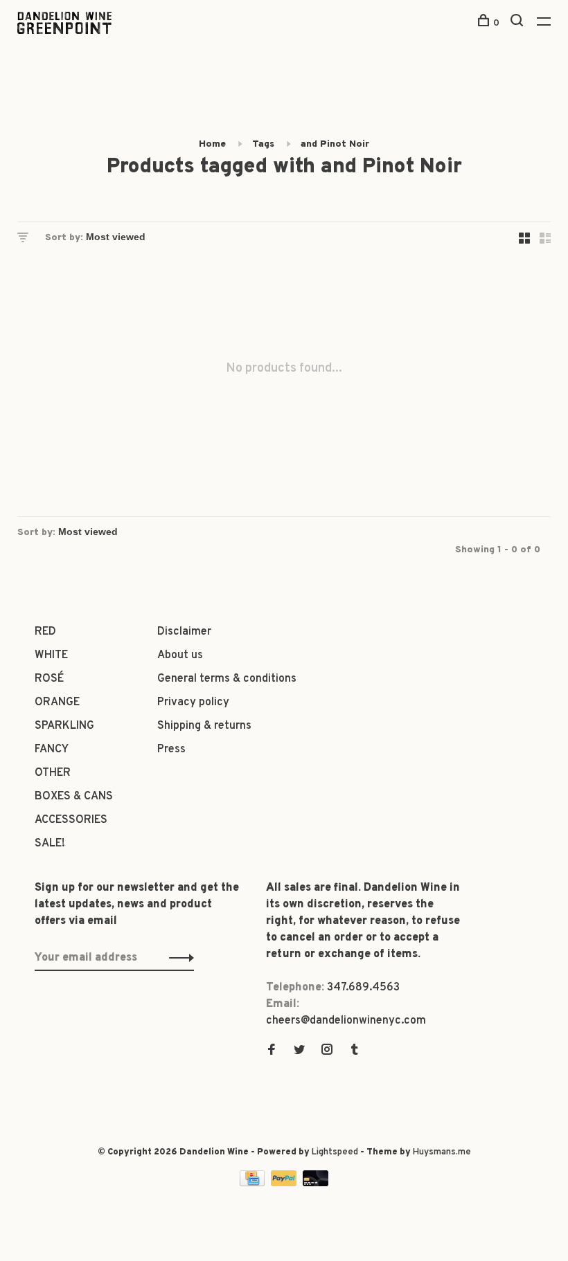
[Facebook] (271, 1051)
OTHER (53, 773)
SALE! (50, 844)
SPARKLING (64, 726)
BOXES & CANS (74, 797)
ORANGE (57, 702)
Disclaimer (184, 632)
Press (171, 749)
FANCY (52, 749)
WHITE (51, 655)
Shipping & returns (204, 726)
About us (180, 655)
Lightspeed (335, 1152)
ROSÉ (49, 679)
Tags (263, 144)
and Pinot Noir (335, 144)
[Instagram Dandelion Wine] (326, 1051)
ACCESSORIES (71, 820)
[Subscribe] (177, 958)
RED (45, 632)
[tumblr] (354, 1051)
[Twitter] (299, 1051)
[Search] (518, 23)
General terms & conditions (226, 679)
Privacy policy (193, 702)
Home (212, 144)
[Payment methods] (253, 1183)
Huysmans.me (442, 1152)
